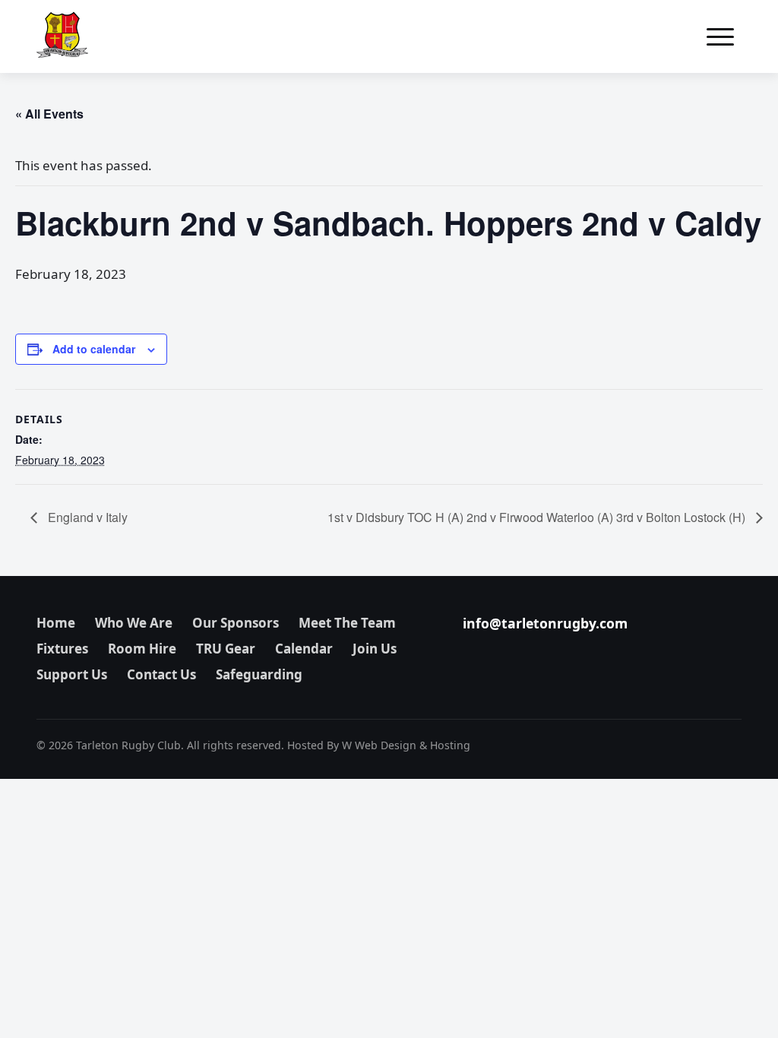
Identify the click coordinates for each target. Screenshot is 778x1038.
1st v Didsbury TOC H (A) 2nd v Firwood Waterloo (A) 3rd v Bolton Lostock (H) (537, 517)
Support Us (71, 674)
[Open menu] (720, 36)
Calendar (304, 648)
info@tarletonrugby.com (545, 623)
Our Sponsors (235, 622)
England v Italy (86, 517)
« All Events (49, 113)
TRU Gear (225, 648)
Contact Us (161, 674)
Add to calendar (93, 348)
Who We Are (133, 622)
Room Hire (142, 648)
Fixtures (62, 648)
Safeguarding (259, 674)
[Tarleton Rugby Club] (62, 36)
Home (55, 622)
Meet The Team (347, 622)
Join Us (375, 648)
